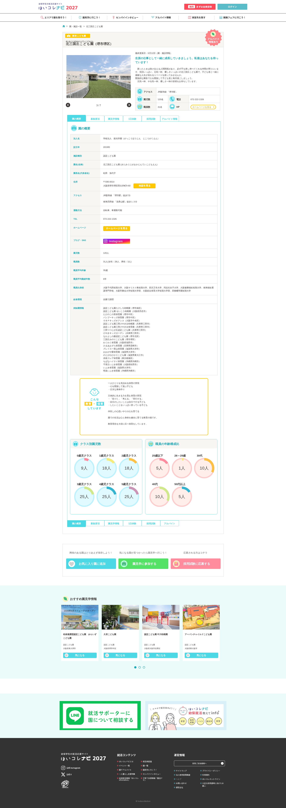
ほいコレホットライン (211, 779)
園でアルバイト (125, 769)
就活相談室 (147, 761)
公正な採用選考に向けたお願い (213, 784)
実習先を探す (198, 17)
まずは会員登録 (200, 6)
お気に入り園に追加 (92, 563)
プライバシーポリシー (211, 770)
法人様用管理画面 (183, 775)
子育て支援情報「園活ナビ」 (153, 779)
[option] (98, 76)
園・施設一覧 (75, 26)
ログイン (232, 6)
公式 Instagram (73, 768)
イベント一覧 (124, 765)
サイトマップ (181, 770)
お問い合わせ (181, 783)
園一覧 (145, 765)
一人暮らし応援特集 (127, 774)
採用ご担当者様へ (199, 763)
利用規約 (205, 775)
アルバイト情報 (163, 17)
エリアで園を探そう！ (56, 17)
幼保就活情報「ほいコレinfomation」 (129, 779)
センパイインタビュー (127, 17)
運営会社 (179, 787)
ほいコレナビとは (126, 761)
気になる (80, 655)
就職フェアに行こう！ (234, 17)
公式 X (69, 774)
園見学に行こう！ (91, 17)
